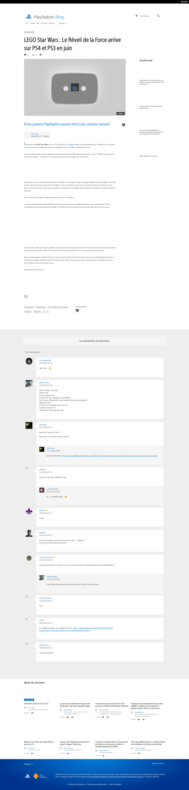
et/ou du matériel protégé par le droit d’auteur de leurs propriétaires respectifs (115, 777)
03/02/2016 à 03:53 (45, 560)
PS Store (44, 23)
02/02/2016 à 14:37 (45, 363)
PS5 (27, 23)
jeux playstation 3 (29, 307)
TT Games (69, 144)
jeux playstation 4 (41, 307)
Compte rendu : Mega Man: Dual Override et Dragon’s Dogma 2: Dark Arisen (75, 743)
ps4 (48, 312)
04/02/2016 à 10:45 (45, 623)
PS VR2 (32, 23)
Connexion (144, 16)
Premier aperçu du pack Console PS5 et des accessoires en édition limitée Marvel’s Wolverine (111, 704)
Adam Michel (68, 710)
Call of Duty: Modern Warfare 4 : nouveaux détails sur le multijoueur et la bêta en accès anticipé (148, 743)
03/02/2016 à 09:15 (53, 579)
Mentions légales (115, 784)
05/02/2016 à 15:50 (53, 491)
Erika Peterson (104, 710)
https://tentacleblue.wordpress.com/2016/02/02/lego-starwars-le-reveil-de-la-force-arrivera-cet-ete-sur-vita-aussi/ (110, 456)
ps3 (44, 312)
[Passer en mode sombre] (136, 16)
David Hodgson (140, 748)
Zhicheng (31, 748)
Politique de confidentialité (97, 784)
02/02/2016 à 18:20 (45, 535)
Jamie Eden (34, 134)
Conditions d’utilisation (76, 784)
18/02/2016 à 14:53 (45, 647)
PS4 (38, 23)
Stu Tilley (31, 707)
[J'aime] (32, 713)
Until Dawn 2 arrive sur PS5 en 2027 (36, 703)
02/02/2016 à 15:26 (45, 385)
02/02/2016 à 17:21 (45, 513)
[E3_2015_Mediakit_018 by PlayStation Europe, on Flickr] (70, 169)
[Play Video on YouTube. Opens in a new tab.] (120, 113)
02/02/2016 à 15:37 (45, 427)
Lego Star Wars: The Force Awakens (58, 307)
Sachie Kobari (103, 750)
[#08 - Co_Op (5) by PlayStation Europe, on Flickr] (70, 234)
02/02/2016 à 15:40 (53, 450)
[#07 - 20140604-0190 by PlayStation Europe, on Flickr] (70, 219)
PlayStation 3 (28, 312)
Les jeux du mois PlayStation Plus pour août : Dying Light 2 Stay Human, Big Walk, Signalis (75, 704)
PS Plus (51, 23)
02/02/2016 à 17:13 (45, 472)
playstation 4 (37, 312)
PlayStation (49, 16)
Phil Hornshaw (68, 748)
